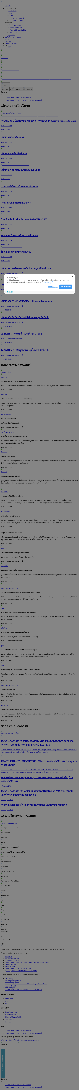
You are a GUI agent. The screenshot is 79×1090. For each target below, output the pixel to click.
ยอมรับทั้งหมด (66, 287)
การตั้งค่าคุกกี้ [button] (53, 287)
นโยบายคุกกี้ (48, 282)
